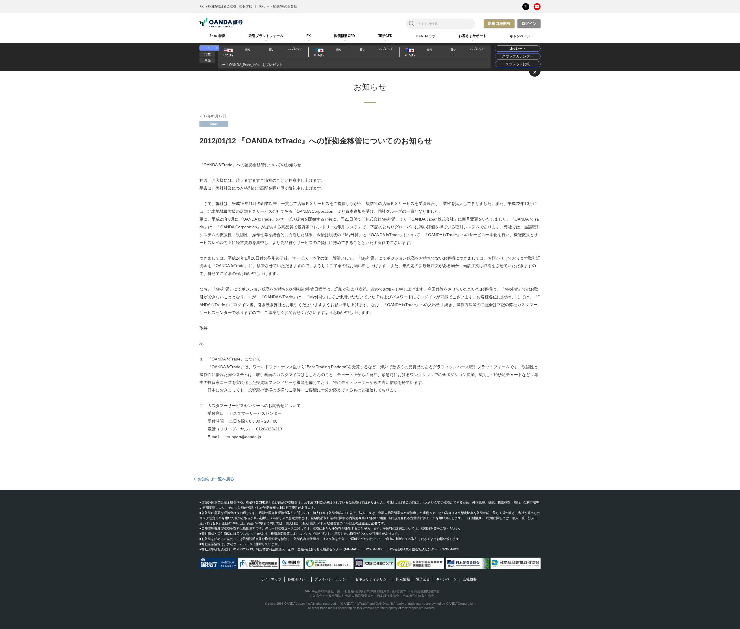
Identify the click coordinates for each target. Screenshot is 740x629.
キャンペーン (446, 579)
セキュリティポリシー (372, 579)
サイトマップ (271, 579)
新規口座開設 (499, 23)
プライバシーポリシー (331, 579)
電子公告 (423, 579)
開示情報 (403, 579)
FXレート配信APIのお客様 (278, 6)
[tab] (217, 36)
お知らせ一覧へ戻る (216, 479)
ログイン (528, 23)
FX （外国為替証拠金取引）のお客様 (225, 6)
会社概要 (470, 579)
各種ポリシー (298, 579)
